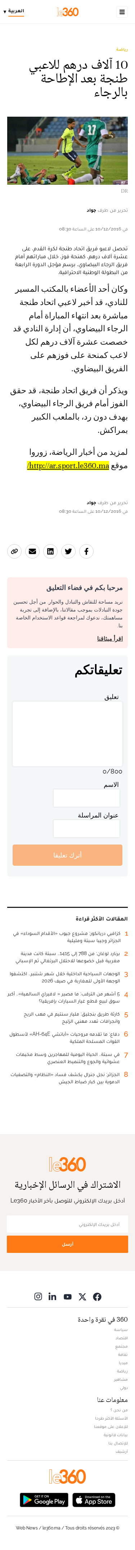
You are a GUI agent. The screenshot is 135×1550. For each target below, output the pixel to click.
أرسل (67, 1244)
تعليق (111, 696)
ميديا (123, 1362)
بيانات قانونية (116, 1434)
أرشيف (122, 1451)
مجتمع (121, 1346)
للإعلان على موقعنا (111, 1426)
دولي (124, 1387)
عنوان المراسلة (98, 815)
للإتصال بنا (118, 1443)
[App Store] (94, 1499)
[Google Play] (43, 1499)
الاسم (111, 784)
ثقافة (123, 1354)
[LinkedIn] (53, 1296)
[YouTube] (67, 1296)
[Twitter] (82, 1296)
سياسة (121, 1329)
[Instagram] (38, 1296)
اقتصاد (122, 1337)
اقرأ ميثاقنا (110, 638)
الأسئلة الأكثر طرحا (111, 1418)
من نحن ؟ (119, 1409)
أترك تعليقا (67, 855)
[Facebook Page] (97, 1296)
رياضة (122, 49)
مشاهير (121, 1379)
